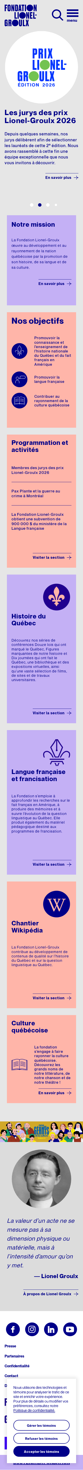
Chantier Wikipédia (27, 927)
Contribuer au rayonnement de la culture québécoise (52, 401)
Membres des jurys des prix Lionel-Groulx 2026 (38, 470)
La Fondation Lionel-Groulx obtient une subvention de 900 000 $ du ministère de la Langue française (39, 522)
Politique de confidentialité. (34, 1410)
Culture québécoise (30, 1027)
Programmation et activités (40, 446)
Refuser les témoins (41, 1438)
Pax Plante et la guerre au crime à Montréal (36, 493)
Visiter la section (49, 557)
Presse (10, 1346)
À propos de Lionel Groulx (47, 1294)
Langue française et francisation (39, 775)
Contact (11, 1375)
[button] (31, 205)
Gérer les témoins (41, 1425)
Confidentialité (17, 1366)
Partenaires (14, 1356)
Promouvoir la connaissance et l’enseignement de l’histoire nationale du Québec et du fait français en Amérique (52, 351)
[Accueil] (21, 15)
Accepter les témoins (41, 1452)
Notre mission (33, 224)
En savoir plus (58, 177)
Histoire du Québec (29, 620)
